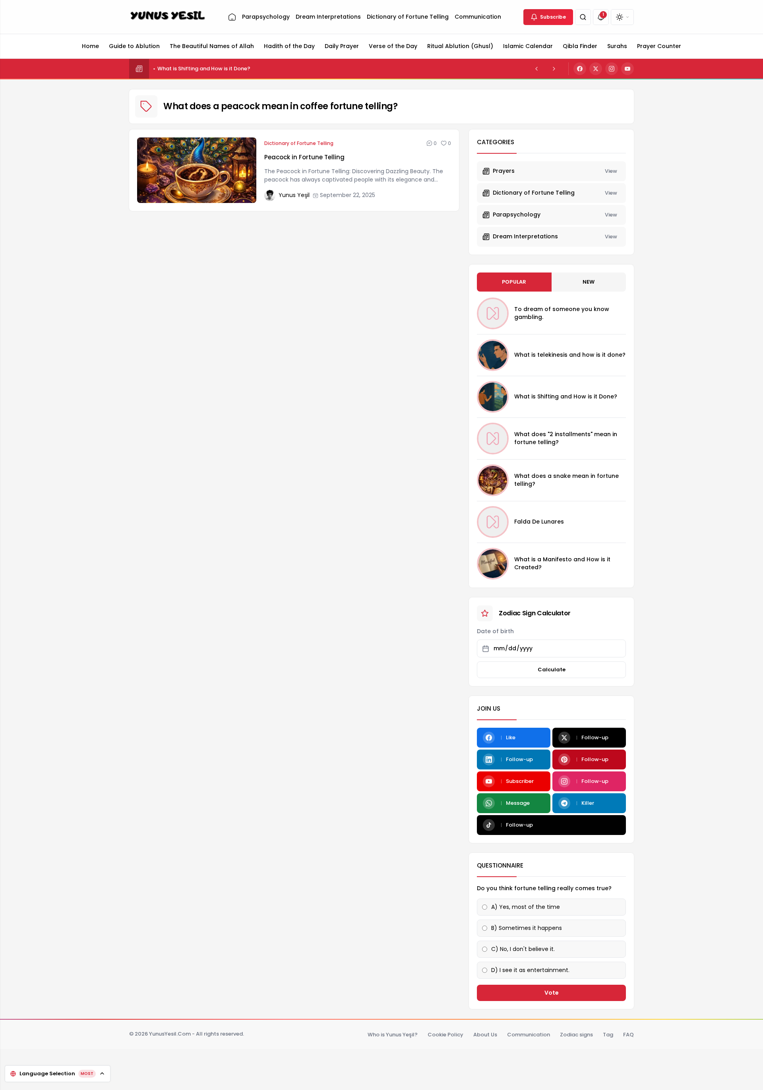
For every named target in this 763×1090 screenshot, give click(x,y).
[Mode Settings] (622, 17)
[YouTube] (627, 68)
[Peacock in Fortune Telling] (196, 170)
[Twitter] (595, 68)
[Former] (536, 69)
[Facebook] (579, 68)
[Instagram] (611, 68)
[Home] (232, 17)
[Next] (554, 69)
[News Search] (583, 17)
